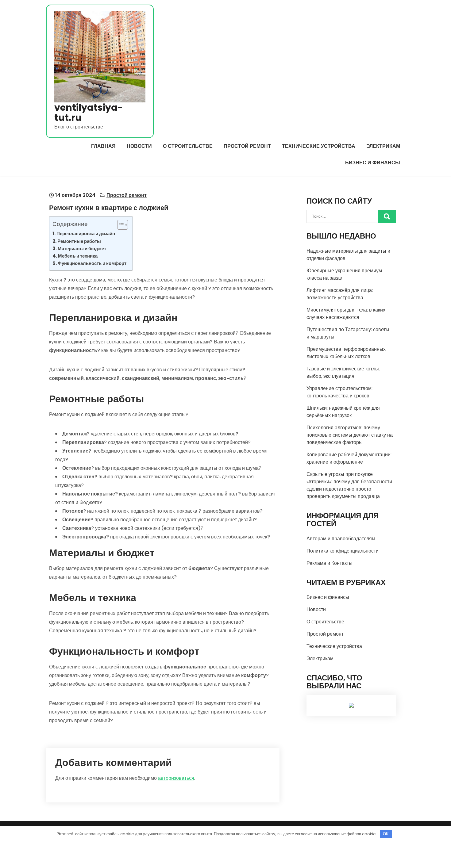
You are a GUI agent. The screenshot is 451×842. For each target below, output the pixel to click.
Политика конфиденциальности (342, 550)
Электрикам (383, 146)
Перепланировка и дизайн (85, 233)
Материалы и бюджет (82, 248)
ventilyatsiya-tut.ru (88, 112)
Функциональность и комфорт (92, 263)
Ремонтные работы (79, 241)
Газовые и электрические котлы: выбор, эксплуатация (343, 372)
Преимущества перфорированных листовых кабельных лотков (346, 353)
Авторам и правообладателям (340, 538)
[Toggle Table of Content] (119, 225)
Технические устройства (318, 146)
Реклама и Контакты (329, 563)
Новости (139, 146)
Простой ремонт (247, 146)
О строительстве (188, 146)
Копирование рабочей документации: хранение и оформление (348, 458)
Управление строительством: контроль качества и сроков (339, 392)
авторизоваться (176, 778)
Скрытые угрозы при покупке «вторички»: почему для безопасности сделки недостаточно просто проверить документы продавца (349, 485)
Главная (103, 146)
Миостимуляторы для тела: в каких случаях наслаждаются (345, 313)
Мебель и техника (78, 256)
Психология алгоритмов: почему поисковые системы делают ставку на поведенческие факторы (349, 435)
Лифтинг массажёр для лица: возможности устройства (339, 294)
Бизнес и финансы (372, 162)
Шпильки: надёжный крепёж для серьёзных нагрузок (343, 411)
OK (386, 834)
